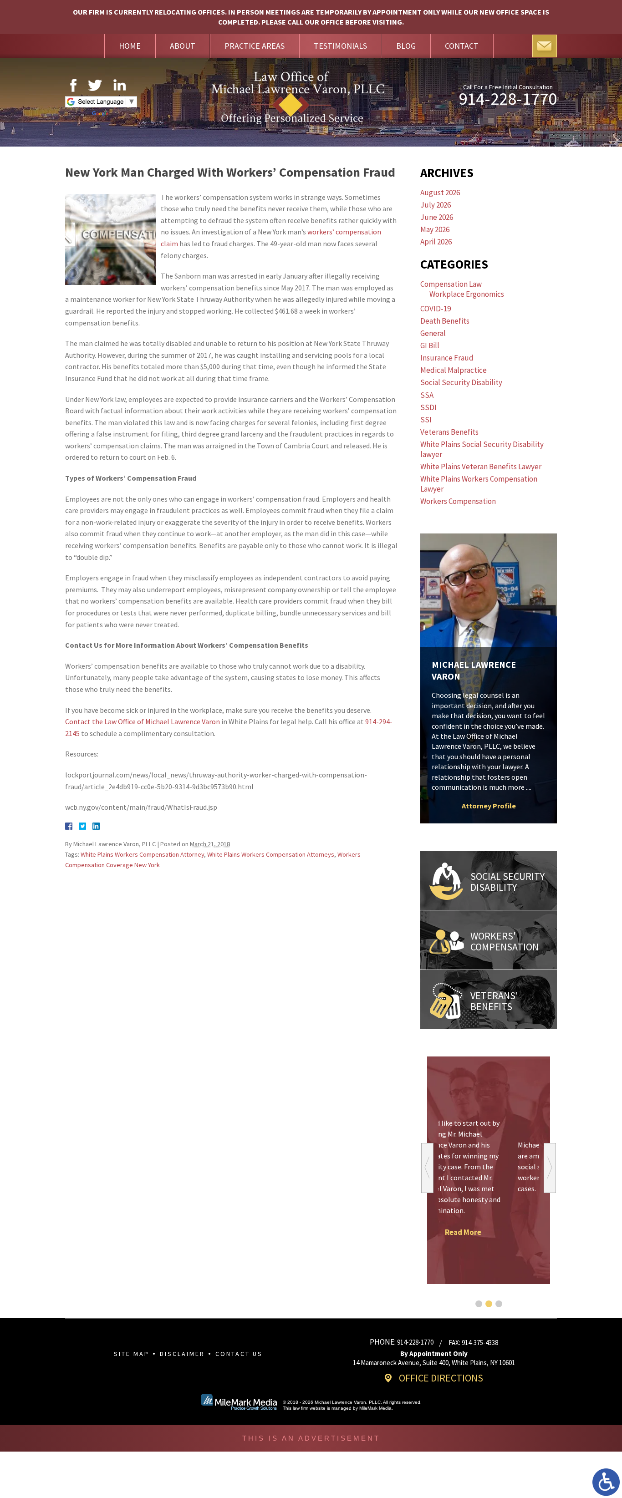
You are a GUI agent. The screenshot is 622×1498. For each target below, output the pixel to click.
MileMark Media (375, 1408)
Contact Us (239, 1354)
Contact (462, 46)
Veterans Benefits (449, 432)
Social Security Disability (461, 382)
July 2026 (435, 205)
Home (130, 46)
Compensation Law (451, 284)
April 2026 (436, 242)
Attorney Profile (489, 805)
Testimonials (340, 46)
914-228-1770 (508, 98)
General (433, 333)
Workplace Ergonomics (466, 294)
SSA (426, 395)
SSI (426, 420)
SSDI (428, 407)
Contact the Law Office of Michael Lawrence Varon (142, 721)
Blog (406, 46)
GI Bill (429, 345)
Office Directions (441, 1377)
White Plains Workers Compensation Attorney (142, 854)
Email (544, 46)
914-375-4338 (480, 1342)
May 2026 (434, 229)
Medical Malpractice (453, 370)
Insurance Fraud (447, 358)
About (182, 46)
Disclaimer (182, 1354)
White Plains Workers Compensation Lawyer (478, 484)
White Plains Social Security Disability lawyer (482, 449)
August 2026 (440, 193)
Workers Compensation (458, 501)
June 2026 (436, 217)
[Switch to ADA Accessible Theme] (606, 1482)
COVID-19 (435, 309)
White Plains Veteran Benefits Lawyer (480, 467)
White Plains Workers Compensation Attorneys (270, 854)
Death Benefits (444, 321)
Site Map (131, 1354)
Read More (488, 1210)
